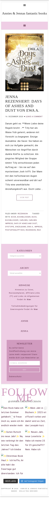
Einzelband (20, 227)
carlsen (24, 220)
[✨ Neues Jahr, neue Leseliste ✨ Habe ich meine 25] (36, 441)
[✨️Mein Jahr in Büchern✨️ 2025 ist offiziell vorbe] (36, 417)
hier (29, 299)
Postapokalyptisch (15, 230)
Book (13, 217)
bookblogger (24, 217)
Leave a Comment (34, 117)
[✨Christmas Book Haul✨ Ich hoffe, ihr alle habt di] (12, 465)
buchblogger (12, 220)
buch (34, 217)
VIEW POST (24, 197)
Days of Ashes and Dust (25, 223)
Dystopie (9, 227)
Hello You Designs (28, 491)
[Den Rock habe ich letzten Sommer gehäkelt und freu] (12, 417)
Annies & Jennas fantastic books (24, 13)
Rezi (39, 230)
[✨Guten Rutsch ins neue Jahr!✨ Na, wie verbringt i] (12, 441)
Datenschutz (15, 377)
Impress (38, 227)
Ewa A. (30, 227)
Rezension (23, 214)
